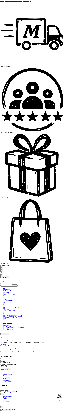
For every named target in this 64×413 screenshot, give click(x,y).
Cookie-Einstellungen (7, 396)
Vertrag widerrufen (6, 380)
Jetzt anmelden (3, 344)
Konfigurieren (3, 409)
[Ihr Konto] (1, 275)
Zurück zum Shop (4, 354)
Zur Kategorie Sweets (7, 323)
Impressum (5, 400)
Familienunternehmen (7, 371)
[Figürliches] (6, 308)
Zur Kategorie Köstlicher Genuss (9, 290)
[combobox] (6, 286)
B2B (4, 375)
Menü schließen (5, 277)
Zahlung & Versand (7, 381)
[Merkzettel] (1, 273)
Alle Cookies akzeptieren (11, 409)
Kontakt (4, 397)
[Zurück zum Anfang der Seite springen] (1, 407)
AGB (4, 399)
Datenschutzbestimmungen (11, 392)
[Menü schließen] (3, 324)
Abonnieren (15, 391)
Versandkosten (22, 403)
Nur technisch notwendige (5, 410)
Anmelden (2, 279)
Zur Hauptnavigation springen (25, 1)
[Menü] (1, 267)
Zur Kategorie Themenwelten (9, 310)
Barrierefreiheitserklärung (8, 401)
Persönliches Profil (8, 282)
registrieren (4, 281)
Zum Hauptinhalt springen (5, 1)
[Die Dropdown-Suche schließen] (16, 285)
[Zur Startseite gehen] (4, 265)
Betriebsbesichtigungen (7, 374)
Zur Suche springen (15, 1)
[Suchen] (1, 271)
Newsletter (5, 382)
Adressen (14, 282)
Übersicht (2, 282)
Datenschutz (5, 398)
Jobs (4, 373)
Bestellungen (18, 282)
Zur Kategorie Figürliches (8, 300)
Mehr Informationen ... (39, 408)
